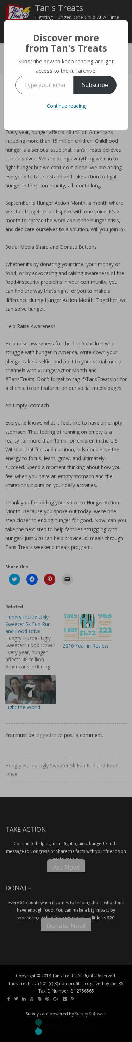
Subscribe (95, 85)
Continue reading (66, 106)
